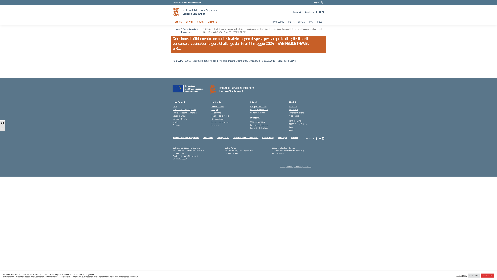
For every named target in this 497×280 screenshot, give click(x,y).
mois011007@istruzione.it (187, 156)
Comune (176, 125)
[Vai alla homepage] (176, 12)
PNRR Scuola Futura (296, 21)
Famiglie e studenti (258, 106)
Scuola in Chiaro (179, 115)
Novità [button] (200, 21)
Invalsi (175, 122)
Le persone (216, 112)
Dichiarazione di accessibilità (245, 137)
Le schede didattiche (259, 125)
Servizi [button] (189, 21)
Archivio (294, 137)
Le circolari (293, 109)
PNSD (319, 21)
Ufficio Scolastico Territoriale (185, 112)
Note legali (282, 137)
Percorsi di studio (257, 112)
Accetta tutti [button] (487, 275)
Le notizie (293, 106)
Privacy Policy (223, 137)
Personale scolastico (259, 109)
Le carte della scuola (220, 122)
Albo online (294, 115)
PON (311, 21)
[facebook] (316, 12)
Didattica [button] (212, 21)
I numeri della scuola (220, 115)
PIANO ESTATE (278, 21)
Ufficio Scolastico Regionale (184, 109)
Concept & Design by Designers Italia (295, 166)
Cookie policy (268, 137)
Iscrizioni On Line (180, 118)
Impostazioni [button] (473, 275)
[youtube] (320, 12)
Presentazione (217, 106)
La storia (215, 125)
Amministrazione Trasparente (186, 137)
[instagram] (323, 12)
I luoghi (214, 109)
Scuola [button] (178, 21)
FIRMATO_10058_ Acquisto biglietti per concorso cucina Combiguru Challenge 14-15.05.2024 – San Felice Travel (234, 60)
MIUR (175, 106)
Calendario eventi (296, 112)
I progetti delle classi (259, 128)
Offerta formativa (257, 121)
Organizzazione (218, 118)
